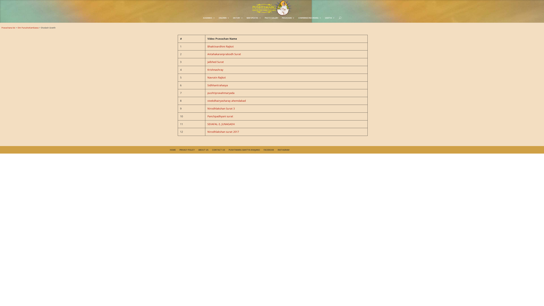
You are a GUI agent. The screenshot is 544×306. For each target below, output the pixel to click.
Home (173, 149)
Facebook (269, 149)
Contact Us (218, 149)
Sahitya (328, 18)
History (236, 18)
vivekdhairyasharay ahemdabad (226, 100)
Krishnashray (215, 69)
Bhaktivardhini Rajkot (220, 46)
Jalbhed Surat (215, 62)
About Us (203, 149)
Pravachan (287, 18)
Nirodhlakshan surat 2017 (223, 131)
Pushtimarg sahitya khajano (244, 149)
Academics (207, 18)
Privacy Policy (187, 149)
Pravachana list (8, 27)
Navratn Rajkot (216, 77)
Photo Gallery (271, 18)
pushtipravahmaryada (220, 93)
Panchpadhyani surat (220, 116)
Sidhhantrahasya (217, 85)
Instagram (283, 149)
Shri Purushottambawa (28, 27)
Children (223, 18)
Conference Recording (308, 18)
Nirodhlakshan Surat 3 (221, 108)
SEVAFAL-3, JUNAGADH (221, 124)
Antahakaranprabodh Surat (224, 54)
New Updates (252, 18)
